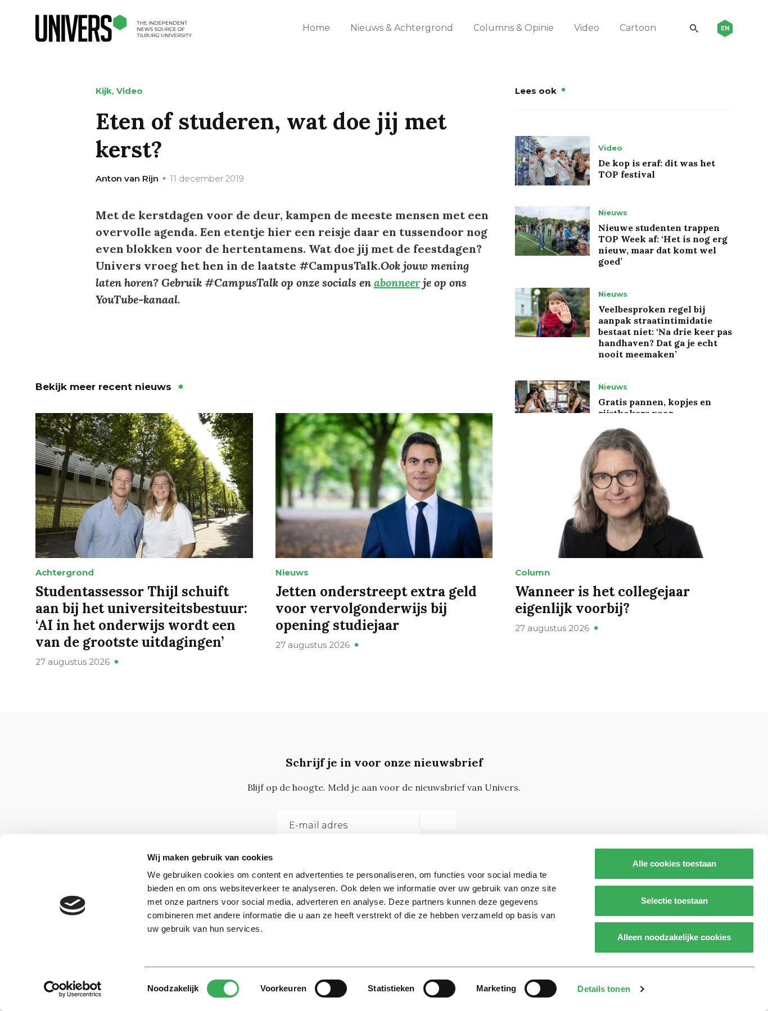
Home (316, 27)
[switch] (331, 989)
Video (586, 27)
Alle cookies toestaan (674, 863)
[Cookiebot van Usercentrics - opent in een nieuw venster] (73, 989)
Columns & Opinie (513, 27)
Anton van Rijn (127, 178)
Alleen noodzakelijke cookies (674, 937)
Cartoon (638, 27)
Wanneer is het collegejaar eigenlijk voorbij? (602, 600)
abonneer (397, 282)
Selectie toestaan (674, 900)
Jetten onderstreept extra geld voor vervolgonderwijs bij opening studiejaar (376, 608)
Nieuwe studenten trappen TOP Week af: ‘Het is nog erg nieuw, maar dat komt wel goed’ (663, 244)
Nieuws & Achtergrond (401, 27)
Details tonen (603, 989)
